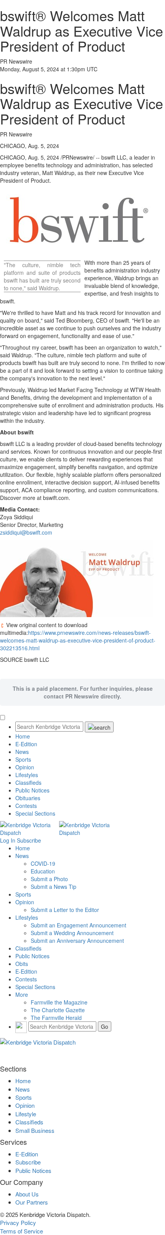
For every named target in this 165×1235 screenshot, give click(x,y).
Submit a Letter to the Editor (65, 910)
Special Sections (35, 813)
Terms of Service (21, 1231)
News (22, 751)
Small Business (34, 1130)
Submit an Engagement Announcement (78, 925)
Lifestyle (25, 1114)
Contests (26, 805)
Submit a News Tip (53, 886)
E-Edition (26, 744)
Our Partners (31, 1202)
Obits (21, 963)
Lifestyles (26, 775)
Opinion (24, 767)
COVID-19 (43, 863)
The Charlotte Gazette (58, 1010)
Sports (23, 759)
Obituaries (27, 798)
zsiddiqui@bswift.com (26, 532)
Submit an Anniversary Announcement (77, 940)
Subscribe (29, 840)
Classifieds (28, 782)
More (21, 994)
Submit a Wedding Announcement (72, 933)
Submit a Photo (49, 879)
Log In (7, 840)
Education (43, 871)
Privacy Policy (18, 1222)
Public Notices (32, 790)
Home (22, 736)
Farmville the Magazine (59, 1002)
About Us (27, 1194)
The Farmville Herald (56, 1017)
